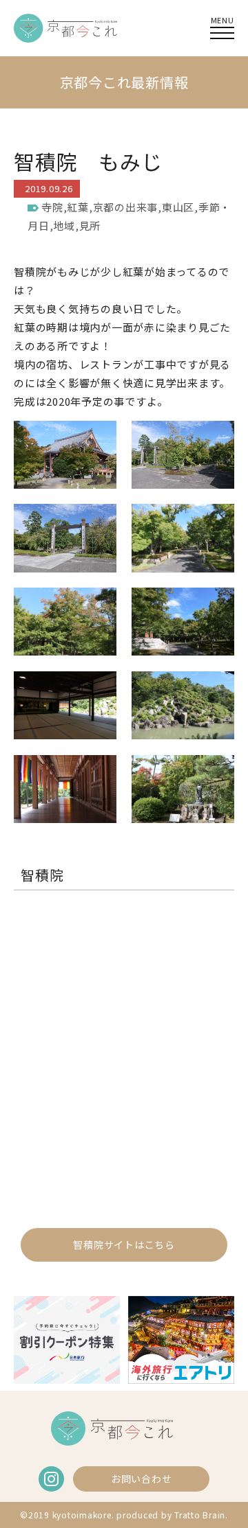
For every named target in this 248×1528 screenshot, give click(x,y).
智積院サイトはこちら (124, 1244)
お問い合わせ (141, 1478)
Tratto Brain (199, 1514)
